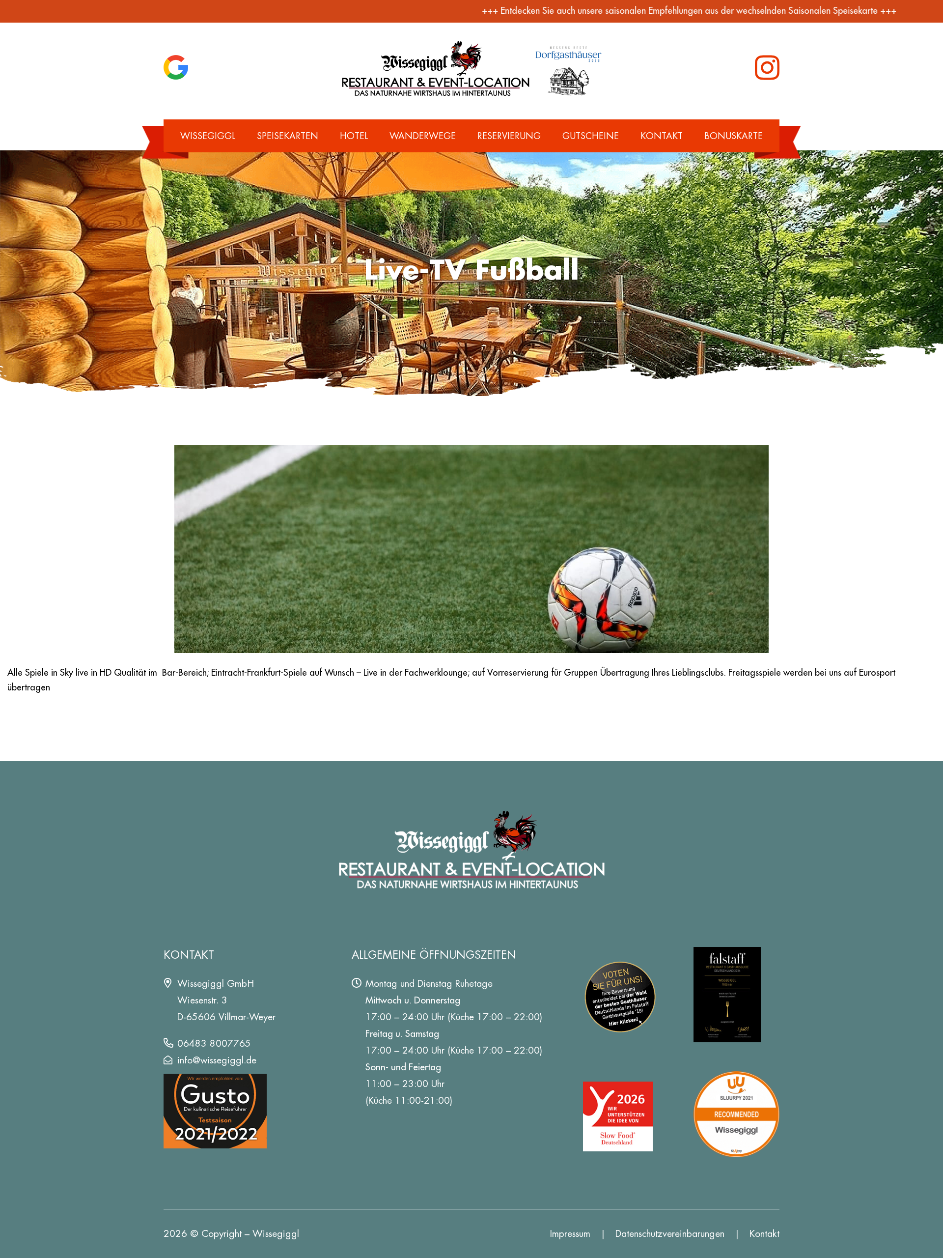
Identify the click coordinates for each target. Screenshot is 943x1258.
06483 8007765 (214, 1043)
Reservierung (509, 136)
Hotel (354, 136)
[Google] (176, 67)
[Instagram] (767, 68)
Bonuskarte (733, 136)
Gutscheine (590, 136)
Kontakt (661, 136)
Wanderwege (422, 136)
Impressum (570, 1234)
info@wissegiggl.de (216, 1060)
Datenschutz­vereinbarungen (669, 1234)
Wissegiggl (207, 136)
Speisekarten (287, 136)
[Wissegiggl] (472, 67)
